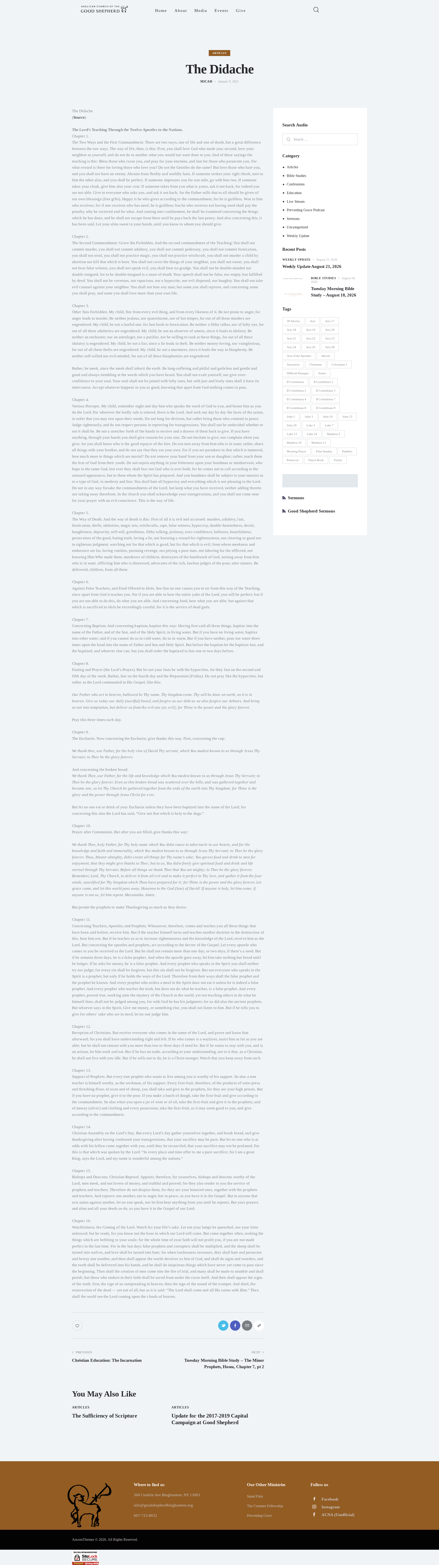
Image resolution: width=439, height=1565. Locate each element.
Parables (347, 451)
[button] (259, 1325)
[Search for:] (320, 139)
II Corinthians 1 (323, 382)
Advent (325, 356)
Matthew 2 (333, 434)
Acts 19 (310, 329)
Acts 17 (330, 321)
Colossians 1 (339, 364)
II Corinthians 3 (325, 390)
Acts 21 (291, 338)
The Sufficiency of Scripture (104, 1416)
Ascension (293, 364)
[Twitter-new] (223, 1325)
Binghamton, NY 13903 (181, 1495)
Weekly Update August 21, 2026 (311, 266)
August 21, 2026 (326, 259)
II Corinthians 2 (296, 390)
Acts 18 (291, 329)
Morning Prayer (296, 451)
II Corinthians (295, 382)
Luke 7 (329, 425)
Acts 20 (330, 329)
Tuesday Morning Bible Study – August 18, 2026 (333, 291)
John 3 (309, 416)
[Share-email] (247, 1325)
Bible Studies (296, 176)
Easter (322, 373)
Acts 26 (310, 347)
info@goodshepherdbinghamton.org (163, 1505)
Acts (312, 321)
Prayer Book (316, 460)
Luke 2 (310, 425)
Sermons (293, 219)
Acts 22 (310, 338)
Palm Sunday (324, 451)
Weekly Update (298, 236)
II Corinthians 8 (296, 408)
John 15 (347, 416)
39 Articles (293, 321)
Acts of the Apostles (299, 356)
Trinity (338, 460)
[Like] (77, 1325)
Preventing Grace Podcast (305, 210)
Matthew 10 (294, 442)
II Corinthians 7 (325, 399)
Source (79, 117)
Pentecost (293, 460)
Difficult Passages (298, 373)
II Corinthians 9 (325, 408)
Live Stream (296, 201)
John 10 (328, 416)
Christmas (315, 364)
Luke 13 (292, 434)
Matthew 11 (318, 442)
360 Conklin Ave (148, 1495)
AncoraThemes (83, 1539)
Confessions (296, 184)
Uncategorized (297, 227)
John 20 (292, 425)
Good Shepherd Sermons (311, 511)
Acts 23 (330, 338)
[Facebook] (235, 1325)
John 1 (291, 416)
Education (294, 193)
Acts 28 (330, 347)
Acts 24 (291, 347)
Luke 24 (312, 434)
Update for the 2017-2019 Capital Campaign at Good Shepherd (209, 1419)
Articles (219, 53)
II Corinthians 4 (296, 399)
